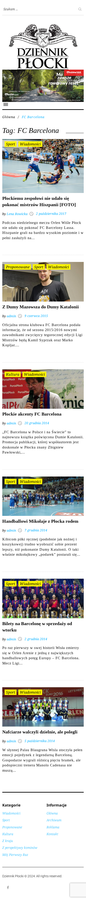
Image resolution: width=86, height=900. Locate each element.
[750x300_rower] (43, 72)
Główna (8, 117)
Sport (10, 144)
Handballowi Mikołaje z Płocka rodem (40, 521)
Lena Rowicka (17, 214)
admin (11, 316)
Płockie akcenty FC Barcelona (31, 413)
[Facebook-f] (8, 887)
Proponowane (18, 266)
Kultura (12, 374)
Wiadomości (30, 144)
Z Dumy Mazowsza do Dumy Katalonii (40, 306)
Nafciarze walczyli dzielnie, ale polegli (40, 731)
